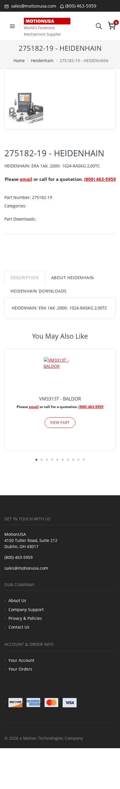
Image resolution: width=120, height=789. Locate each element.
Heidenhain (42, 60)
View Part (60, 422)
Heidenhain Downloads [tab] (38, 291)
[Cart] (112, 26)
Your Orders (20, 669)
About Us (17, 600)
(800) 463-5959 (81, 6)
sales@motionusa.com (33, 6)
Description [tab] (24, 277)
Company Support (26, 609)
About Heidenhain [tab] (72, 277)
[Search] (99, 25)
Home (19, 60)
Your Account (21, 660)
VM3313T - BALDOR (60, 399)
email (26, 179)
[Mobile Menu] (12, 26)
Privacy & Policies (25, 618)
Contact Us (18, 627)
